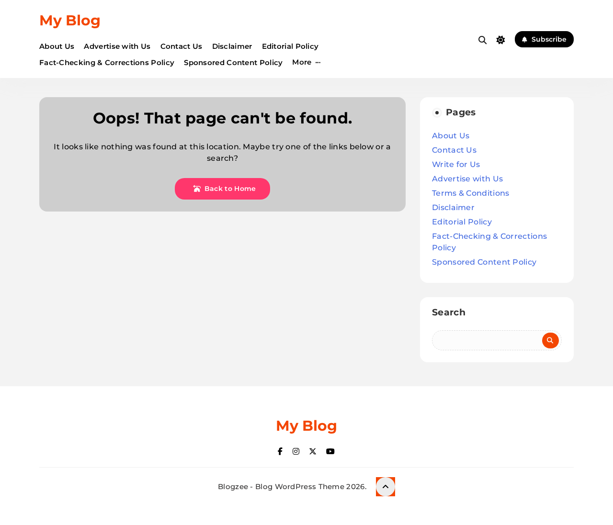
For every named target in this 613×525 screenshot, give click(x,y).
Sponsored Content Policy (233, 62)
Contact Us (181, 46)
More (301, 62)
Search (448, 312)
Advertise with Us (117, 46)
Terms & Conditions (470, 193)
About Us (56, 46)
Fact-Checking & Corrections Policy (106, 62)
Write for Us (456, 164)
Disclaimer (232, 46)
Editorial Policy (290, 46)
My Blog (70, 20)
